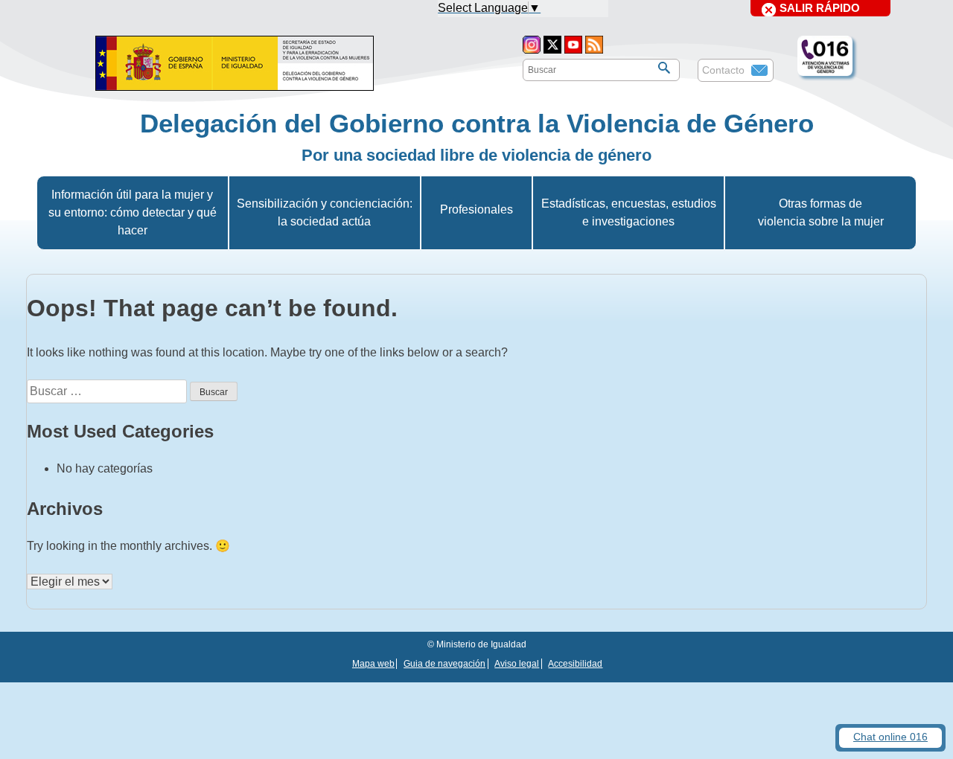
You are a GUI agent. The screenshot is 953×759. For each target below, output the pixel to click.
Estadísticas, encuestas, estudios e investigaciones (628, 212)
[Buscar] (664, 68)
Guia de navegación (444, 664)
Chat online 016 (890, 737)
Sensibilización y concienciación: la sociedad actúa (324, 212)
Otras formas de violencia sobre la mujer (821, 212)
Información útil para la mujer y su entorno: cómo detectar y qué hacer (132, 212)
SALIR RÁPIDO (820, 7)
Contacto (723, 70)
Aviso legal (516, 664)
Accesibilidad (575, 664)
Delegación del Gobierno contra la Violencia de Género (477, 123)
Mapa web (373, 664)
